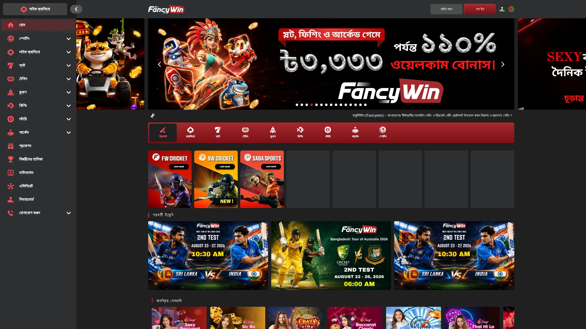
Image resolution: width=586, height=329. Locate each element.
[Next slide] (503, 64)
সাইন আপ (446, 9)
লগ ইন (480, 9)
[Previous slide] (159, 64)
